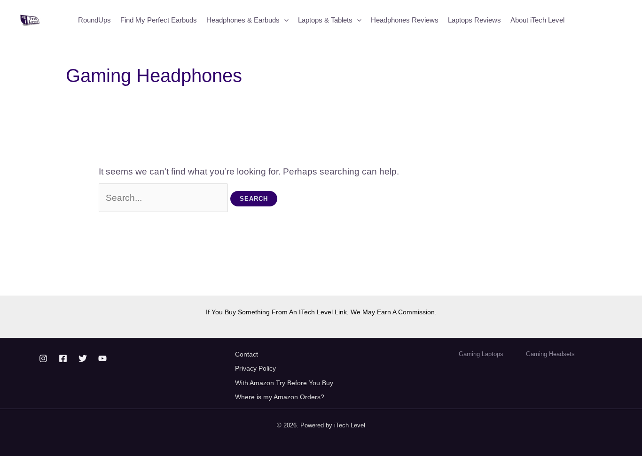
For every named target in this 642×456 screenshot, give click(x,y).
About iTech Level (537, 20)
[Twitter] (82, 358)
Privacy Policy (255, 368)
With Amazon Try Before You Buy (285, 383)
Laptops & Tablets (325, 20)
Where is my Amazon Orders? (279, 397)
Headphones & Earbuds (243, 20)
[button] (284, 20)
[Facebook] (63, 358)
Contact (246, 354)
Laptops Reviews (474, 20)
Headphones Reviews (404, 20)
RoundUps (94, 20)
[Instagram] (43, 358)
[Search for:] (165, 198)
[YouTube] (102, 358)
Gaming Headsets (550, 353)
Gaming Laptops (481, 353)
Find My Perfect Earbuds (158, 20)
